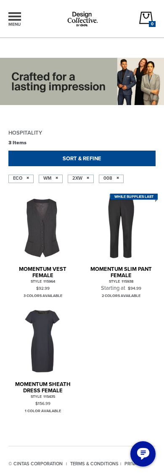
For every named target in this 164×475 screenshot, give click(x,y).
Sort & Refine (82, 158)
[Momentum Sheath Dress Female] (42, 341)
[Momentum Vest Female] (42, 226)
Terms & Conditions (94, 463)
